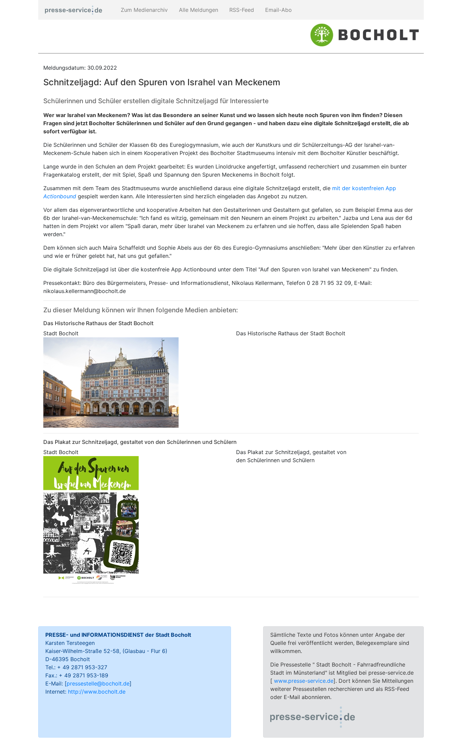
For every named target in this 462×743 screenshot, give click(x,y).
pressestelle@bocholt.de (98, 683)
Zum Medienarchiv (143, 9)
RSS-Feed (241, 9)
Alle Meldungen (197, 9)
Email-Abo (277, 9)
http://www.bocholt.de (96, 691)
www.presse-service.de (303, 680)
